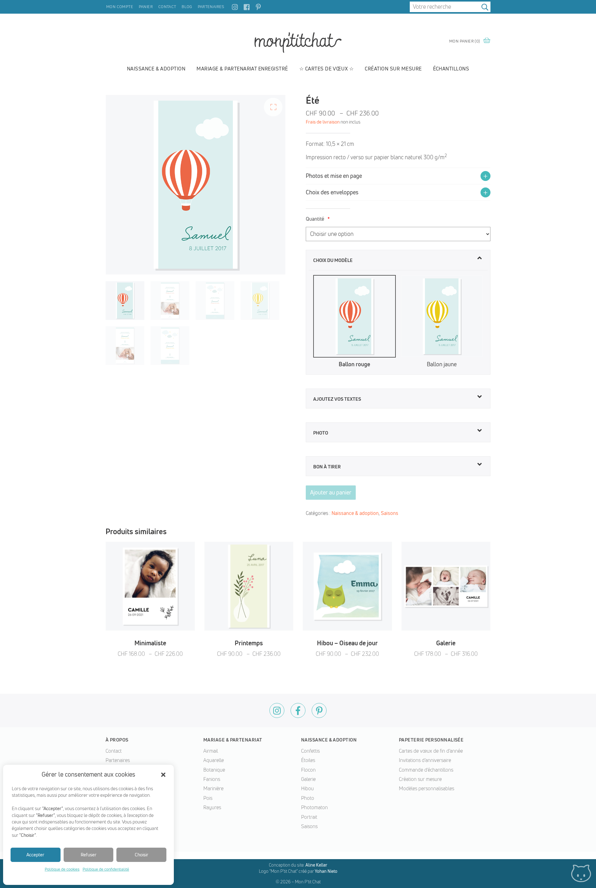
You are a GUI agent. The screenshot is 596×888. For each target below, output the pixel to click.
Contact (167, 6)
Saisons (389, 513)
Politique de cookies (62, 869)
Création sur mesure (393, 68)
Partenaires (211, 6)
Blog (187, 6)
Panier (146, 6)
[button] (163, 775)
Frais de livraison (323, 122)
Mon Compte (119, 6)
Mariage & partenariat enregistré (242, 68)
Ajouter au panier (330, 492)
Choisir (141, 855)
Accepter (35, 855)
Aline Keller (316, 865)
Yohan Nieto (326, 871)
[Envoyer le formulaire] (484, 7)
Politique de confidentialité (106, 869)
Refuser (89, 855)
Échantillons (451, 68)
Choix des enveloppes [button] (332, 192)
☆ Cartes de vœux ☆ (326, 68)
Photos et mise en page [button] (334, 176)
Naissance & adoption (156, 68)
